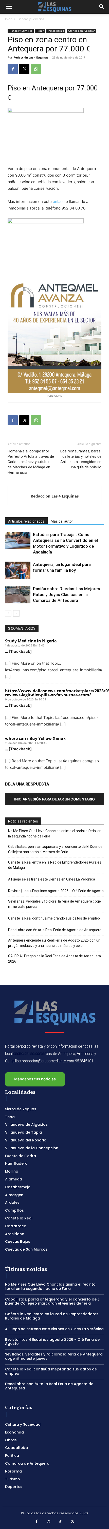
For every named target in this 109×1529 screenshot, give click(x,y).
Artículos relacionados (26, 521)
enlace (59, 201)
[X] (24, 69)
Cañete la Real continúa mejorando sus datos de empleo (54, 918)
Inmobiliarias (56, 30)
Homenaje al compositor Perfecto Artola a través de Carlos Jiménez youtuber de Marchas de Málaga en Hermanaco (31, 462)
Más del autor (62, 521)
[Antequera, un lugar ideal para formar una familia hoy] (17, 570)
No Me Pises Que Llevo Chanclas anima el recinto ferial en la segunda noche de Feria (54, 833)
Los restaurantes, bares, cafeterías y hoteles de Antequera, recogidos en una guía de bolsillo (80, 459)
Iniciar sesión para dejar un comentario (54, 799)
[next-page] (16, 613)
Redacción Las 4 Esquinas (30, 57)
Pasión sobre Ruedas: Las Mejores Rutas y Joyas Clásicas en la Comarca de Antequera (66, 594)
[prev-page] (8, 613)
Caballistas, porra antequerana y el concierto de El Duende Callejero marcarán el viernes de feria (55, 849)
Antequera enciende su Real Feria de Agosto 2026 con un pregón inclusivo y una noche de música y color (54, 943)
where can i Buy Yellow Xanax (35, 738)
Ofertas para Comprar (81, 30)
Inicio (8, 19)
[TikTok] (60, 1521)
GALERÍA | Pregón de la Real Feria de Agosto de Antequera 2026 (54, 958)
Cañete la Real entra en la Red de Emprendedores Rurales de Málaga (54, 865)
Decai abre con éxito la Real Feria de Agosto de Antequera (54, 930)
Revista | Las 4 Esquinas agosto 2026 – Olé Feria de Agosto (56, 891)
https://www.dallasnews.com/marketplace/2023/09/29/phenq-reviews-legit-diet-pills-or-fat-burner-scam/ (54, 693)
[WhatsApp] (36, 69)
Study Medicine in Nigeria (31, 641)
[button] (9, 7)
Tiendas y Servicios (30, 19)
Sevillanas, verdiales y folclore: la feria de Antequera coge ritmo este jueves (54, 904)
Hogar (40, 30)
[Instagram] (48, 1521)
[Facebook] (13, 69)
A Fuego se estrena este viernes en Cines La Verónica (51, 879)
